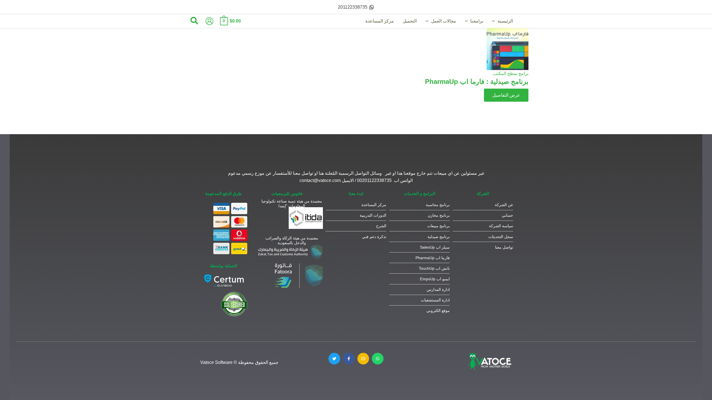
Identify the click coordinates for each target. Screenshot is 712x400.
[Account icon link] (209, 21)
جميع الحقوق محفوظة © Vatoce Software (239, 362)
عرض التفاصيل (506, 95)
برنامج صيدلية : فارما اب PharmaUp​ (476, 81)
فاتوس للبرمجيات (286, 193)
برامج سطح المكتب (510, 73)
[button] (495, 21)
